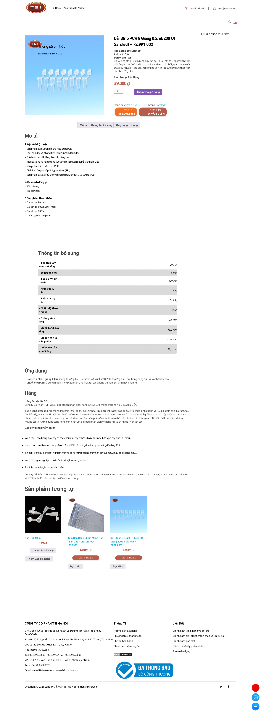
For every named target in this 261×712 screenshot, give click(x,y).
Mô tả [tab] (83, 125)
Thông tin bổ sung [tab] (101, 125)
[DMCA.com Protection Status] (143, 654)
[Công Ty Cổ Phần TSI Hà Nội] (36, 7)
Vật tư (129, 105)
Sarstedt (161, 105)
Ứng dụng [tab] (122, 125)
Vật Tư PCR (141, 105)
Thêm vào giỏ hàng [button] (38, 558)
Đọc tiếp (75, 566)
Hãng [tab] (134, 125)
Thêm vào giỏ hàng (148, 92)
